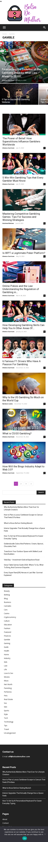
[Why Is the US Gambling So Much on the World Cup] (24, 383)
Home (4, 34)
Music (6, 680)
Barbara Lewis (7, 404)
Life (5, 669)
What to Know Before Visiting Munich (18, 523)
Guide (6, 647)
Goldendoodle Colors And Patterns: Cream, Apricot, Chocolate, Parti (23, 545)
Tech (6, 718)
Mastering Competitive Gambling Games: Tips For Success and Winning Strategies (21, 216)
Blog (6, 598)
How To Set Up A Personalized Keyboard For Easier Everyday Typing (23, 537)
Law (5, 666)
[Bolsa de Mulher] (24, 13)
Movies (7, 677)
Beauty (7, 591)
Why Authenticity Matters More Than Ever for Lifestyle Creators (21, 508)
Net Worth (8, 684)
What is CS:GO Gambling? (17, 433)
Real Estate (8, 699)
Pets (6, 695)
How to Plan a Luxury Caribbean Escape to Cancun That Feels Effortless (23, 516)
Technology (8, 722)
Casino (6, 613)
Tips (5, 725)
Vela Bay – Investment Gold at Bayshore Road (21, 560)
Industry (7, 658)
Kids (5, 662)
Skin (5, 707)
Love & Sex (8, 673)
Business (7, 602)
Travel (6, 729)
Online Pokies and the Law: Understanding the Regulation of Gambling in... (20, 289)
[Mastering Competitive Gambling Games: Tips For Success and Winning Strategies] (24, 200)
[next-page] (31, 484)
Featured (7, 632)
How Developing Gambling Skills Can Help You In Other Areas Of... (23, 327)
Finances (7, 636)
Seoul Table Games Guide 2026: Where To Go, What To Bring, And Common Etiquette (23, 566)
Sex (5, 703)
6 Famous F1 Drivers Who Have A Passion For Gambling (21, 363)
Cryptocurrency (10, 617)
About (4, 819)
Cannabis (7, 606)
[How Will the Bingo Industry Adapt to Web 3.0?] (24, 452)
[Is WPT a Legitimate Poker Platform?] (24, 239)
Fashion (7, 628)
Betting (7, 595)
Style (6, 714)
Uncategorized (10, 733)
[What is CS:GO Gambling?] (24, 419)
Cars (6, 609)
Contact (5, 823)
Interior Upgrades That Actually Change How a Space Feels (24, 529)
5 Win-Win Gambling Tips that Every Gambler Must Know (22, 179)
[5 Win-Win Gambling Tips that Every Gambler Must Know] (24, 164)
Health (6, 651)
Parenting (8, 688)
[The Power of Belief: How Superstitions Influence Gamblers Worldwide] (24, 124)
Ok (25, 838)
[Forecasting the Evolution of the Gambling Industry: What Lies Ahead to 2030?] (24, 62)
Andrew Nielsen (8, 223)
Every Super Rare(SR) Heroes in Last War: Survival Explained (23, 574)
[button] (4, 27)
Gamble (7, 639)
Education (8, 624)
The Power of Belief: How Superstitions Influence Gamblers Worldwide (21, 141)
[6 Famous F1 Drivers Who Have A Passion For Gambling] (24, 347)
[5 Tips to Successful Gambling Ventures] (19, 98)
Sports (6, 710)
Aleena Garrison (8, 80)
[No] (45, 834)
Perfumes (8, 692)
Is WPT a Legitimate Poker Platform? (23, 252)
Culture (7, 621)
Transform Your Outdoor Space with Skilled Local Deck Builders (23, 552)
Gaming (7, 643)
